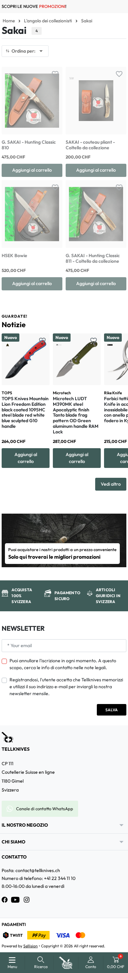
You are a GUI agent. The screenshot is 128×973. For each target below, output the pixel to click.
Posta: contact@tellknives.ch (31, 870)
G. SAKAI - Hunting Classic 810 (29, 145)
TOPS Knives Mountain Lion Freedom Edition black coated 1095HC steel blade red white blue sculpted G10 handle (25, 412)
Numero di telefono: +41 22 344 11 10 (38, 878)
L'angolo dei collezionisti (48, 21)
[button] (41, 963)
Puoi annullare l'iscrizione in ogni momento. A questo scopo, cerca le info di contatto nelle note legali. (63, 664)
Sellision (30, 945)
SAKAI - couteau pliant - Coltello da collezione (90, 145)
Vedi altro (111, 484)
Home (9, 21)
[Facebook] (5, 900)
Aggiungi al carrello (32, 170)
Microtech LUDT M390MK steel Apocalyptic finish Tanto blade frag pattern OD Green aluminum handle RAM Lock (75, 415)
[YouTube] (15, 900)
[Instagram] (26, 900)
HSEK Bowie (14, 255)
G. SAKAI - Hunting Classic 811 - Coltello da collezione (93, 258)
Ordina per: (28, 51)
